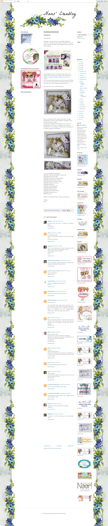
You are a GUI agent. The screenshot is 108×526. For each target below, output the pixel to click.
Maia (49, 332)
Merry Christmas (83, 88)
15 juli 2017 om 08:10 (58, 221)
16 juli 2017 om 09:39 (65, 384)
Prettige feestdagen (83, 96)
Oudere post (70, 445)
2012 (80, 119)
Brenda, (61, 77)
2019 (80, 65)
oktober (82, 75)
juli (81, 81)
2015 (80, 113)
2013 (80, 117)
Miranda (46, 77)
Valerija (49, 403)
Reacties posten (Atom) (56, 448)
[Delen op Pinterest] (69, 210)
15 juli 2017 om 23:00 (55, 332)
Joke (49, 317)
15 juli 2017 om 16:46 (60, 291)
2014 (80, 115)
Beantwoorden (51, 228)
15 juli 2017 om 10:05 (65, 260)
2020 (80, 63)
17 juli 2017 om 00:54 (58, 414)
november (82, 73)
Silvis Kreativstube (52, 300)
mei (81, 101)
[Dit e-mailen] (63, 210)
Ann (67, 77)
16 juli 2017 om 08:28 (56, 371)
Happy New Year (82, 93)
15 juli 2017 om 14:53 (61, 281)
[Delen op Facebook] (68, 210)
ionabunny (50, 414)
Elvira (64, 77)
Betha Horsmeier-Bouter (54, 260)
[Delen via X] (66, 210)
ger (48, 362)
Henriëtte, (56, 77)
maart (81, 104)
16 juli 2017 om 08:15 (56, 348)
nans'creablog (82, 125)
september (82, 77)
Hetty (49, 371)
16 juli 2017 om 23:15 (57, 403)
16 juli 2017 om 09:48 (65, 393)
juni (81, 99)
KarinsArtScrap (51, 281)
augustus (82, 79)
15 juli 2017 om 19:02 (62, 300)
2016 (80, 111)
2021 (80, 61)
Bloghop (82, 90)
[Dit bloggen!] (64, 210)
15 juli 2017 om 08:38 (56, 233)
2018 (80, 67)
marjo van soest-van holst (54, 270)
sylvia (49, 233)
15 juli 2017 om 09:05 (57, 246)
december (82, 71)
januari (81, 108)
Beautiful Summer (82, 83)
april (81, 103)
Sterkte (81, 86)
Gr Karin (49, 284)
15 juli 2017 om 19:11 (55, 317)
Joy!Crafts (48, 81)
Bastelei (50, 246)
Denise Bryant (51, 291)
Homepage (59, 445)
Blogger (63, 513)
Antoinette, (50, 77)
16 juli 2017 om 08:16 (55, 362)
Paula (49, 348)
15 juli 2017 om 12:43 (66, 270)
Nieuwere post (47, 445)
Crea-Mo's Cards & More (54, 384)
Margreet (50, 221)
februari (82, 106)
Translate (83, 38)
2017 (80, 69)
